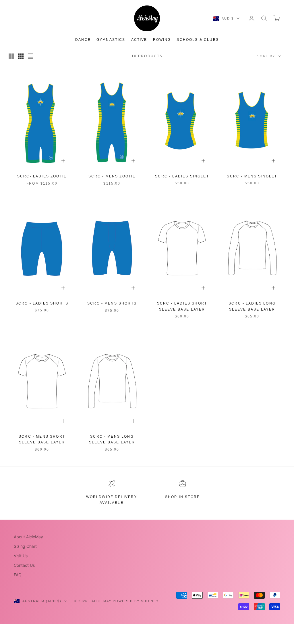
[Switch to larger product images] (11, 56)
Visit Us (21, 555)
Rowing (162, 40)
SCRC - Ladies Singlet (182, 176)
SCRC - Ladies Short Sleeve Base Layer (182, 306)
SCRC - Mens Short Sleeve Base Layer (42, 439)
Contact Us (24, 565)
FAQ (18, 574)
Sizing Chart (25, 546)
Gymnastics (110, 40)
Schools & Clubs (197, 40)
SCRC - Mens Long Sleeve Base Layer (112, 439)
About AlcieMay (28, 536)
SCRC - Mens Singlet (252, 176)
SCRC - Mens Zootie (112, 176)
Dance (83, 40)
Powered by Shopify (136, 601)
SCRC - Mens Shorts (112, 303)
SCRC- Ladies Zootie (42, 176)
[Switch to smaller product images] (21, 56)
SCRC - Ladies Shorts (42, 303)
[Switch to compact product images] (30, 56)
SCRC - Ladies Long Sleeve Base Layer (252, 306)
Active (139, 40)
